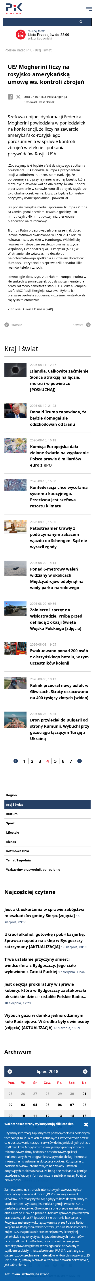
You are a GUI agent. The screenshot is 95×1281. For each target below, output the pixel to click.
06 (60, 1105)
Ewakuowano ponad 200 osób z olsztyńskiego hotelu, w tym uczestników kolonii (59, 657)
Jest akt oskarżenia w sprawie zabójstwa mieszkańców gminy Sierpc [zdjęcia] (44, 915)
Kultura (11, 814)
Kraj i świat (43, 50)
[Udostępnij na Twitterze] (20, 97)
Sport (10, 823)
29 (60, 1094)
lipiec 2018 (47, 1071)
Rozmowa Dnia (17, 851)
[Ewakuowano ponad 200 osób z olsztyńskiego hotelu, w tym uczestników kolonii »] (15, 654)
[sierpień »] (85, 1071)
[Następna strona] (79, 761)
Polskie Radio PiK (18, 50)
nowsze (78, 325)
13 (60, 1116)
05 (47, 1105)
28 (47, 1094)
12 (47, 1116)
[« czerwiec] (10, 1071)
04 (35, 1105)
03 (23, 1105)
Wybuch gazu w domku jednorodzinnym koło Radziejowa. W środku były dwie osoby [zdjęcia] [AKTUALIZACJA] (46, 1021)
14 (72, 1116)
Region (11, 795)
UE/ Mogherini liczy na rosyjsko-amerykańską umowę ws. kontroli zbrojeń (46, 74)
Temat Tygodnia (18, 860)
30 (72, 1094)
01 (84, 1094)
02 (11, 1105)
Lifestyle (12, 832)
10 (23, 1116)
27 (35, 1094)
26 (23, 1094)
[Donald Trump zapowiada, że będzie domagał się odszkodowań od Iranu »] (15, 415)
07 (72, 1105)
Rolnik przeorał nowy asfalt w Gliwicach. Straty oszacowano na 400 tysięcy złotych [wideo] (59, 691)
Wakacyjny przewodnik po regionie (33, 869)
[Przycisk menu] (89, 8)
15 (84, 1116)
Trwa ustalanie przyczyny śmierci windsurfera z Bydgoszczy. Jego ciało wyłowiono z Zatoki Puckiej (44, 965)
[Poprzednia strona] (15, 761)
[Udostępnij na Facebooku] (12, 97)
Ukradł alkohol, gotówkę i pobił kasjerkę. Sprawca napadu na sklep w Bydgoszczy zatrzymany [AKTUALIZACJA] (45, 940)
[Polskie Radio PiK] (14, 8)
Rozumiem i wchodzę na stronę (26, 1274)
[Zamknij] (86, 1125)
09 (11, 1116)
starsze (16, 325)
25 (11, 1094)
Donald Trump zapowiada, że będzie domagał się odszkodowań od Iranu (58, 418)
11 (35, 1116)
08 (84, 1105)
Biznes (11, 842)
